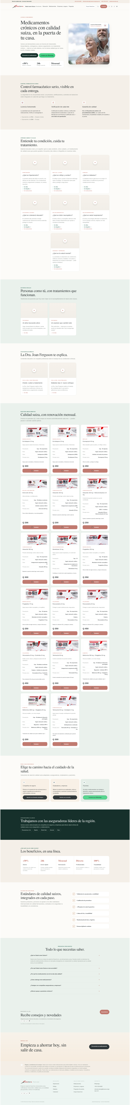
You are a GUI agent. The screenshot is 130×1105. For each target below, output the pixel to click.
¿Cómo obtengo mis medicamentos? (41, 979)
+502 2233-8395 (78, 1)
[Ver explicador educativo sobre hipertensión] (35, 162)
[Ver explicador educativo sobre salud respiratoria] (95, 202)
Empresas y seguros (62, 6)
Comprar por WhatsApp (47, 55)
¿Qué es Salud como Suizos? (38, 955)
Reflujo (54, 1086)
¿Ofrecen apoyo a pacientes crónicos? (41, 991)
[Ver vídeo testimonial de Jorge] (34, 310)
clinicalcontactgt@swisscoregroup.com (91, 1)
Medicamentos (52, 6)
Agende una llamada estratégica (35, 797)
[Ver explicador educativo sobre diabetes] (95, 162)
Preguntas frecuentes (79, 1089)
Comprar (103, 6)
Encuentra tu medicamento (29, 55)
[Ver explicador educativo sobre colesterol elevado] (35, 202)
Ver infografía (27, 188)
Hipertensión (56, 1083)
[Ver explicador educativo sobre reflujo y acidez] (65, 162)
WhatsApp (97, 1083)
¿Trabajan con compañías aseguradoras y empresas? (45, 985)
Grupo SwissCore (90, 6)
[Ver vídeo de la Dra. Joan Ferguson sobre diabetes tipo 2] (62, 370)
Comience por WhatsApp (95, 797)
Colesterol (55, 1091)
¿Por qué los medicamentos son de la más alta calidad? (46, 974)
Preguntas (71, 6)
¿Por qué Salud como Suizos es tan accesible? (43, 968)
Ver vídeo (26, 186)
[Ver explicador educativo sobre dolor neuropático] (65, 202)
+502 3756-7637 (104, 1)
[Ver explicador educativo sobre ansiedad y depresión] (65, 240)
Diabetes (55, 1089)
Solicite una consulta (65, 797)
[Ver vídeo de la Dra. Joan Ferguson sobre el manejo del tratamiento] (34, 370)
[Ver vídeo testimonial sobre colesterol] (62, 310)
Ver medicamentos (28, 190)
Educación (45, 6)
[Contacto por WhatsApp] (98, 6)
